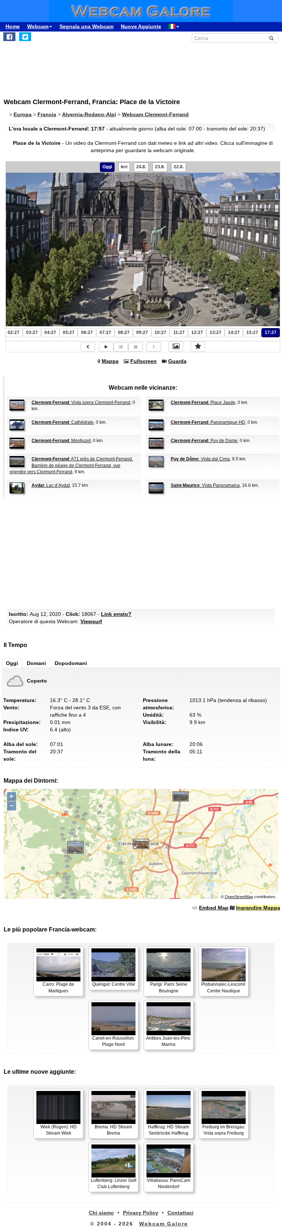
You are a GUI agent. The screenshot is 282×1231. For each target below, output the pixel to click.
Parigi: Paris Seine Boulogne (168, 987)
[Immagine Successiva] (154, 347)
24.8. (141, 166)
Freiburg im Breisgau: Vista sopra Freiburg (223, 1130)
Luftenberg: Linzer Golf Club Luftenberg (113, 1183)
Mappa (110, 361)
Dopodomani (71, 663)
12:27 (197, 332)
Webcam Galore (163, 1224)
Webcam (37, 26)
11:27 (179, 332)
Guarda (177, 361)
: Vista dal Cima (200, 459)
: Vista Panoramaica (205, 485)
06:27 (87, 332)
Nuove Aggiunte (141, 26)
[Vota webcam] (198, 347)
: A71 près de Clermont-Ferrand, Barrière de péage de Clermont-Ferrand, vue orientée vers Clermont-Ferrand (71, 465)
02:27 (13, 332)
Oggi (107, 166)
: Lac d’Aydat (51, 485)
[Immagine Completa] (176, 347)
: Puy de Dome (204, 440)
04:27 (50, 332)
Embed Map (213, 908)
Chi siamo (101, 1213)
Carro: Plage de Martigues (58, 987)
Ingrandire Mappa (258, 908)
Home (13, 26)
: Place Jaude (203, 402)
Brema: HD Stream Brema (113, 1130)
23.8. (160, 166)
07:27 (105, 332)
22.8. (179, 166)
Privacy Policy (140, 1213)
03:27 (32, 332)
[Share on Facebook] (9, 36)
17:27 (270, 332)
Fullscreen (143, 361)
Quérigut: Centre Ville (113, 984)
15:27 (252, 332)
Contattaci (180, 1213)
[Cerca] (271, 38)
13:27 (215, 332)
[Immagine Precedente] (87, 347)
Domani (36, 663)
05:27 (69, 332)
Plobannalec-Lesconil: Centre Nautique (223, 987)
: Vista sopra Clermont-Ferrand (81, 402)
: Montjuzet (61, 440)
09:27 (142, 332)
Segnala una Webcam (86, 26)
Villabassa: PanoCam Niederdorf (168, 1183)
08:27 (124, 332)
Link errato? (116, 614)
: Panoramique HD (208, 422)
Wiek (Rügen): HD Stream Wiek (58, 1130)
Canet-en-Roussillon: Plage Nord (113, 1041)
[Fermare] (135, 347)
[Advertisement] (64, 66)
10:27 (160, 332)
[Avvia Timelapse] (106, 347)
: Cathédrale (63, 422)
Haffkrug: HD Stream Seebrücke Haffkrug (168, 1130)
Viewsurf (91, 621)
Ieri (124, 166)
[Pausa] (120, 347)
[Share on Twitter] (25, 36)
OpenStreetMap (239, 896)
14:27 (234, 332)
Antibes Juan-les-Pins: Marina (168, 1041)
